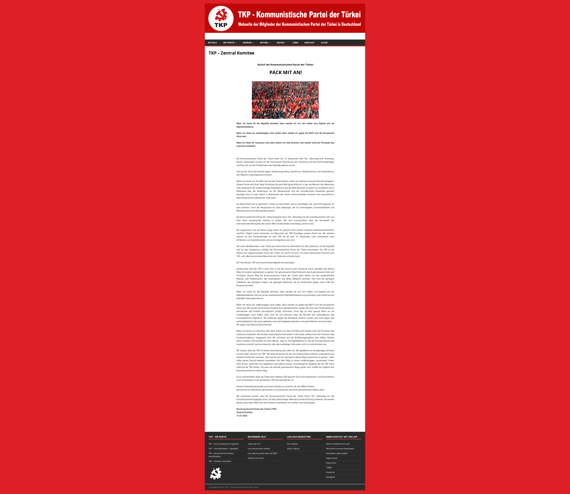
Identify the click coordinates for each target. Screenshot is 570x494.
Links (295, 42)
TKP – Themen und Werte (220, 461)
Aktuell (212, 42)
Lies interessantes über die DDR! (262, 453)
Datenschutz (332, 458)
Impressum (331, 462)
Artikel (264, 42)
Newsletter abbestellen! (337, 453)
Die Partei (229, 42)
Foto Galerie (292, 443)
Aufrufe (247, 42)
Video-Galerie (293, 448)
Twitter (329, 467)
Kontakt (309, 42)
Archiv (280, 42)
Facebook (330, 472)
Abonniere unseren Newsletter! (340, 448)
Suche (324, 42)
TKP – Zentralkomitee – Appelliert (223, 448)
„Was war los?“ (254, 443)
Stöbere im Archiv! (256, 458)
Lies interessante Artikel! (259, 448)
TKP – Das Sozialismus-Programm (224, 443)
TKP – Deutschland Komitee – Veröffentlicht (222, 455)
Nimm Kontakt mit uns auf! (338, 443)
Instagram (330, 477)
